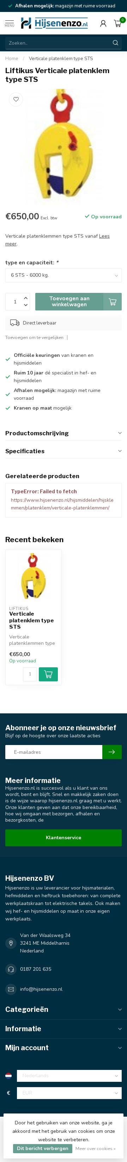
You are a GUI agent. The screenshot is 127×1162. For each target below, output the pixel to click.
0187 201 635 (35, 969)
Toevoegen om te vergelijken (34, 337)
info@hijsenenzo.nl (41, 989)
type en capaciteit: (31, 262)
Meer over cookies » (95, 1148)
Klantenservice (63, 837)
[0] (118, 23)
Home (11, 59)
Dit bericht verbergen (42, 1148)
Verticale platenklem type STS (61, 59)
